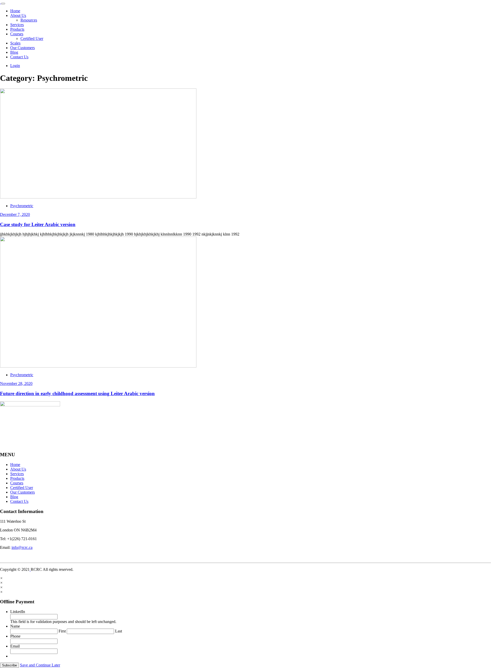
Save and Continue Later (40, 665)
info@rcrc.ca (22, 547)
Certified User (31, 38)
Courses (16, 34)
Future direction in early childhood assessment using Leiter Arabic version (77, 393)
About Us (18, 15)
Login (15, 65)
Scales (15, 43)
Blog (14, 52)
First (62, 631)
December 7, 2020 (15, 214)
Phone (15, 636)
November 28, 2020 (16, 383)
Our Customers (22, 48)
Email (15, 646)
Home (15, 11)
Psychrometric (21, 206)
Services (17, 25)
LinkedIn (17, 611)
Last (118, 631)
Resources (28, 20)
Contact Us (19, 57)
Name (15, 626)
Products (17, 29)
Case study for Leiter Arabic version (37, 224)
